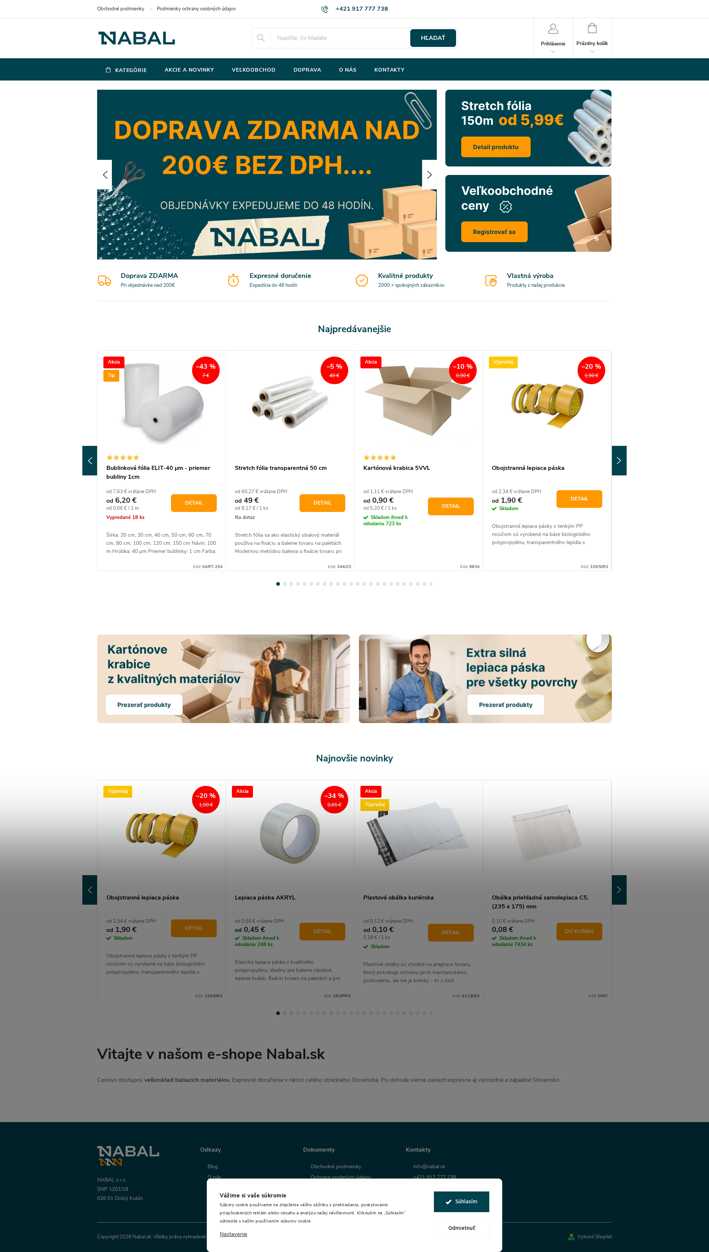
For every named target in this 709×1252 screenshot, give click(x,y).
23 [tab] (424, 584)
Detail (194, 502)
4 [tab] (298, 584)
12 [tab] (351, 584)
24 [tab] (431, 584)
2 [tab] (285, 584)
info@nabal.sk (429, 1167)
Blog (213, 1167)
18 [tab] (391, 584)
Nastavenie (233, 1234)
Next (619, 460)
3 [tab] (291, 584)
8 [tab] (324, 584)
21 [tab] (411, 584)
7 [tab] (318, 584)
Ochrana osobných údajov (341, 1177)
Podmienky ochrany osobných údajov (196, 9)
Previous (89, 460)
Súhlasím (466, 1201)
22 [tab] (417, 584)
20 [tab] (404, 584)
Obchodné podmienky (120, 9)
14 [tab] (364, 584)
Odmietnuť (461, 1228)
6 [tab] (311, 584)
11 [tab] (344, 584)
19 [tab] (398, 584)
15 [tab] (371, 584)
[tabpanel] (161, 460)
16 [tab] (378, 584)
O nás (214, 1177)
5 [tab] (304, 584)
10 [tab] (338, 584)
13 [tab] (358, 584)
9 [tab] (331, 584)
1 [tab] (278, 584)
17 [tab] (384, 584)
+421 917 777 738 (434, 1177)
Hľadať (433, 38)
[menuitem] (126, 70)
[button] (104, 174)
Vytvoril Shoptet (595, 1237)
